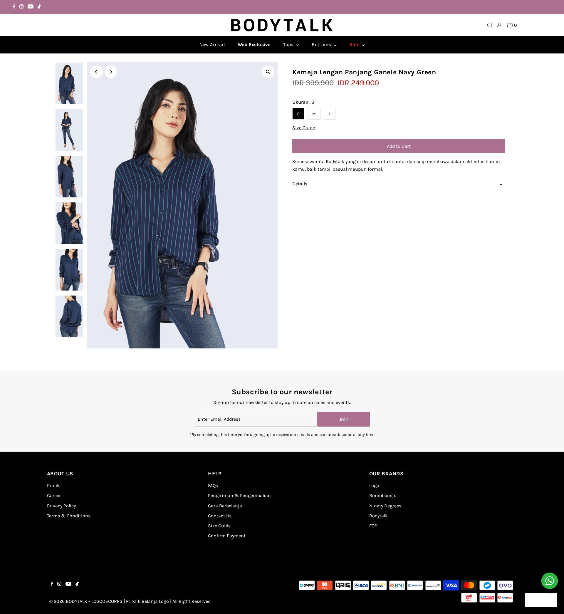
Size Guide (303, 127)
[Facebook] (14, 7)
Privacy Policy (61, 506)
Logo (374, 485)
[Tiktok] (39, 7)
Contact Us (219, 516)
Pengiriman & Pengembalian (239, 495)
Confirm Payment (227, 535)
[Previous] (96, 71)
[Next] (111, 71)
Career (54, 495)
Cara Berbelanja (225, 506)
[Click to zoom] (268, 71)
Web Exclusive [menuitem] (254, 44)
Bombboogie (382, 495)
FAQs (213, 485)
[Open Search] (490, 25)
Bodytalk (378, 516)
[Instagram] (21, 7)
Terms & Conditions (68, 516)
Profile (54, 485)
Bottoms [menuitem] (322, 44)
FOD (373, 526)
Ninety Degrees (385, 506)
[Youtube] (30, 7)
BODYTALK (76, 601)
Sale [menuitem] (354, 44)
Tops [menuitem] (289, 44)
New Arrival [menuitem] (212, 44)
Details (299, 184)
